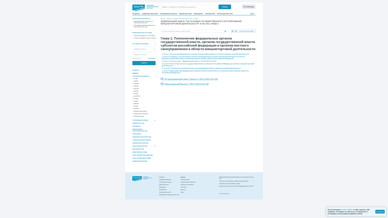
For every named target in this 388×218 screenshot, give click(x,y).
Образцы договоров (140, 143)
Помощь (250, 7)
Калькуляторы (185, 179)
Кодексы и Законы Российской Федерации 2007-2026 (236, 186)
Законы (135, 73)
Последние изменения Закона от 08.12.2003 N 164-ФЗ (145, 26)
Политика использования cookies (229, 183)
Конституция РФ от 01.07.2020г (144, 35)
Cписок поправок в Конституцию (145, 38)
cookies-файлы (347, 210)
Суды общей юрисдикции (142, 155)
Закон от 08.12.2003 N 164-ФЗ (182, 18)
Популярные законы (168, 14)
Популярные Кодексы (140, 76)
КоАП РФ (137, 96)
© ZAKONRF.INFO (224, 193)
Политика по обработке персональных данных (233, 181)
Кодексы (136, 14)
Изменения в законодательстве (139, 130)
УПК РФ (136, 109)
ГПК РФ (136, 86)
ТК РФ (136, 101)
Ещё (252, 14)
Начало (163, 18)
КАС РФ (136, 89)
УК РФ (136, 106)
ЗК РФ (136, 93)
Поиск (225, 7)
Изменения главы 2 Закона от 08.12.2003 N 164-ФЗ (143, 22)
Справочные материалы (141, 140)
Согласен (380, 212)
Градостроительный (141, 114)
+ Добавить (151, 58)
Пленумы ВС (210, 14)
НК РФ (136, 81)
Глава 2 (196, 18)
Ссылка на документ (246, 31)
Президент (198, 14)
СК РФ (136, 99)
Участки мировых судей (141, 158)
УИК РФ (136, 104)
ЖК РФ (136, 91)
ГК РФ (136, 79)
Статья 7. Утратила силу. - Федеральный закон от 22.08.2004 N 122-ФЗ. (189, 61)
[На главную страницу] (145, 8)
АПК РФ (136, 83)
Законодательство (225, 14)
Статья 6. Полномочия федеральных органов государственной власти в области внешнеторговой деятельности (205, 54)
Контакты (184, 187)
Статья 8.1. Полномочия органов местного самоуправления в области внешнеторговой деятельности (201, 68)
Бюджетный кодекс (140, 111)
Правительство (185, 14)
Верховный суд (138, 149)
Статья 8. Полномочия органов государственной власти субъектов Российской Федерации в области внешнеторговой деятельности (208, 65)
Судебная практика (150, 14)
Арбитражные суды (139, 152)
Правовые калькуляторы (141, 137)
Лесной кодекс (139, 116)
